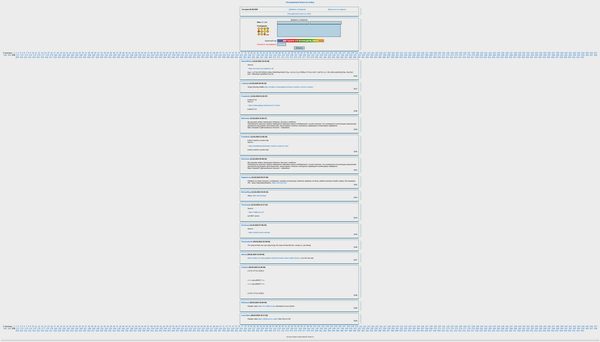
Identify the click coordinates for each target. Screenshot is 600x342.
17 (55, 53)
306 (587, 55)
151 (528, 53)
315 (42, 57)
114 (372, 53)
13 (42, 53)
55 (173, 53)
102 (323, 53)
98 (308, 53)
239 (304, 55)
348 (181, 57)
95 (298, 53)
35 (111, 53)
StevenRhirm (246, 61)
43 (136, 53)
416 (468, 57)
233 (279, 55)
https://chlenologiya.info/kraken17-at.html (264, 105)
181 (60, 55)
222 (232, 55)
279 (473, 55)
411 (447, 57)
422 (493, 57)
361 (236, 57)
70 (220, 53)
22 (70, 53)
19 (61, 53)
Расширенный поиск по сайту (300, 2)
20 (64, 53)
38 (120, 53)
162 (574, 53)
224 (241, 55)
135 (460, 53)
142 (490, 53)
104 (331, 53)
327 (93, 57)
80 (251, 53)
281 (481, 55)
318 (55, 57)
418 (476, 57)
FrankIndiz (245, 96)
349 (186, 57)
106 (340, 53)
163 (578, 53)
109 (352, 53)
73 (230, 53)
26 (83, 53)
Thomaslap (245, 205)
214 (199, 55)
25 (80, 53)
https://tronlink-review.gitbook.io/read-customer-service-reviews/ (288, 87)
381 (320, 57)
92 (289, 53)
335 (126, 57)
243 (321, 55)
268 (426, 55)
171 (17, 55)
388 (350, 57)
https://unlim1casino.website (259, 232)
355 (211, 57)
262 (401, 55)
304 (578, 55)
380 (316, 57)
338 (139, 57)
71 (223, 53)
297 (549, 55)
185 (76, 55)
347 (177, 57)
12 (39, 53)
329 (101, 57)
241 (313, 55)
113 (368, 53)
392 (367, 57)
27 (86, 53)
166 (591, 53)
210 (182, 55)
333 (118, 57)
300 (561, 55)
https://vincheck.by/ (279, 183)
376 (299, 57)
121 (401, 53)
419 (481, 57)
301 (566, 55)
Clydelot (244, 267)
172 (22, 55)
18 (58, 53)
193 (110, 55)
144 (498, 53)
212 (190, 55)
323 (76, 57)
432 (536, 57)
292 (528, 55)
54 (170, 53)
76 (239, 53)
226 (249, 55)
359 (228, 57)
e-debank (245, 83)
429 (523, 57)
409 (439, 57)
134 (456, 53)
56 (176, 53)
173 (26, 55)
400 (401, 57)
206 (165, 55)
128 (431, 53)
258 (384, 55)
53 (167, 53)
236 (291, 55)
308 (595, 55)
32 (101, 53)
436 (552, 57)
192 (106, 55)
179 (51, 55)
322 (72, 57)
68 (214, 53)
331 (110, 57)
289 (515, 55)
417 (472, 57)
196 (123, 55)
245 (329, 55)
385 (337, 57)
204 (157, 55)
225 (245, 55)
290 (519, 55)
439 (565, 57)
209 (178, 55)
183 (68, 55)
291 (523, 55)
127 (426, 53)
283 (490, 55)
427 (514, 57)
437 (557, 57)
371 (278, 57)
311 (25, 57)
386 (342, 57)
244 (325, 55)
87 (273, 53)
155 (545, 53)
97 (305, 53)
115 (376, 53)
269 (431, 55)
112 (364, 53)
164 (583, 53)
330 (105, 57)
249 (346, 55)
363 (245, 57)
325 (84, 57)
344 (164, 57)
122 (405, 53)
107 (344, 53)
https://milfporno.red (256, 212)
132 (448, 53)
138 (473, 53)
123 (410, 53)
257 (380, 55)
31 (98, 53)
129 (435, 53)
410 (443, 57)
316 (46, 57)
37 (117, 53)
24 (76, 53)
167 (595, 53)
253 (363, 55)
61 (192, 53)
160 (566, 53)
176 (38, 55)
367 (261, 57)
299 (557, 55)
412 (451, 57)
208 (173, 55)
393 (371, 57)
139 (477, 53)
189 (93, 55)
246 (334, 55)
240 (308, 55)
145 (502, 53)
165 (587, 53)
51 (161, 53)
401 (405, 57)
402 (409, 57)
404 (418, 57)
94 (295, 53)
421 (489, 57)
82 (258, 53)
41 (130, 53)
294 (536, 55)
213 (194, 55)
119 (393, 53)
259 (388, 55)
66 (208, 53)
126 (422, 53)
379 (312, 57)
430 (527, 57)
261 (397, 55)
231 (270, 55)
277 (464, 55)
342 (156, 57)
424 (502, 57)
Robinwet (245, 302)
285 (498, 55)
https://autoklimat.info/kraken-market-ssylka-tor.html (268, 146)
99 (311, 53)
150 (523, 53)
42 (133, 53)
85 (267, 53)
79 (248, 53)
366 (257, 57)
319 (59, 57)
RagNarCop (246, 177)
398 (392, 57)
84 (264, 53)
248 (342, 55)
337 (135, 57)
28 (89, 53)
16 (51, 53)
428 (519, 57)
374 (291, 57)
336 (131, 57)
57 (180, 53)
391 (363, 57)
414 (460, 57)
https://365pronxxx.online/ (268, 319)
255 (372, 55)
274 (452, 55)
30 (95, 53)
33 (105, 53)
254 (367, 55)
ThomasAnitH (247, 242)
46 (145, 53)
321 (67, 57)
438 (561, 57)
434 (544, 57)
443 (582, 57)
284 (494, 55)
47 (148, 53)
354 (207, 57)
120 (397, 53)
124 (414, 53)
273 (448, 55)
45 (142, 53)
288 (511, 55)
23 (73, 53)
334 (122, 57)
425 (506, 57)
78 (245, 53)
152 (532, 53)
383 (329, 57)
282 (486, 55)
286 (502, 55)
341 (152, 57)
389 (354, 57)
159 (561, 53)
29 (92, 53)
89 (280, 53)
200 (140, 55)
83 (261, 53)
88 (276, 53)
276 (460, 55)
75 (236, 53)
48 (151, 53)
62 (195, 53)
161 (570, 53)
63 (198, 53)
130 (439, 53)
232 (275, 55)
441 (573, 57)
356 (215, 57)
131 (443, 53)
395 (380, 57)
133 (452, 53)
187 (85, 55)
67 (211, 53)
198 (131, 55)
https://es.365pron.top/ (266, 306)
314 (38, 57)
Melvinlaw (245, 118)
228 (258, 55)
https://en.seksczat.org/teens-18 (261, 68)
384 (333, 57)
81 (255, 53)
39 (123, 53)
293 (532, 55)
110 (356, 53)
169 (9, 55)
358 (223, 57)
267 (422, 55)
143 (494, 53)
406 (426, 57)
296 (545, 55)
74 (233, 53)
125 (418, 53)
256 (376, 55)
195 (119, 55)
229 (262, 55)
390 (358, 57)
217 (211, 55)
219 (220, 55)
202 (148, 55)
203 (152, 55)
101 (318, 53)
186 (81, 55)
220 (224, 55)
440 (569, 57)
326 (88, 57)
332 (114, 57)
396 (384, 57)
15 (48, 53)
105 (335, 53)
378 (308, 57)
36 (114, 53)
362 (240, 57)
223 (237, 55)
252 (359, 55)
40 (126, 53)
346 (173, 57)
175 (34, 55)
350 (190, 57)
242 (317, 55)
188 (89, 55)
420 (485, 57)
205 (161, 55)
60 (189, 53)
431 (531, 57)
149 (519, 53)
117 (385, 53)
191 (102, 55)
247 (338, 55)
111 (360, 53)
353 (202, 57)
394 (375, 57)
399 (396, 57)
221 (228, 55)
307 (591, 55)
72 (226, 53)
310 (21, 57)
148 (515, 53)
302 (570, 55)
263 (405, 55)
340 (148, 57)
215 (203, 55)
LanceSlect (245, 315)
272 (443, 55)
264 (410, 55)
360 (232, 57)
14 (45, 53)
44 (139, 53)
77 (242, 53)
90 (283, 53)
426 (510, 57)
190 (98, 55)
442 (578, 57)
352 (198, 57)
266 (418, 55)
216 (207, 55)
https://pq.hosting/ (259, 196)
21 (67, 53)
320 (63, 57)
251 (355, 55)
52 (164, 53)
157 (553, 53)
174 (30, 55)
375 (295, 57)
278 (469, 55)
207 (169, 55)
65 (205, 53)
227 (253, 55)
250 (350, 55)
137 (469, 53)
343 (160, 57)
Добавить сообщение (297, 9)
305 (583, 55)
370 (274, 57)
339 (143, 57)
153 (536, 53)
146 (507, 53)
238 (300, 55)
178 (47, 55)
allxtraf (244, 254)
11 (36, 53)
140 (481, 53)
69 (217, 53)
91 (286, 53)
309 (17, 57)
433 (540, 57)
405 (422, 57)
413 (455, 57)
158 (557, 53)
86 (270, 53)
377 (304, 57)
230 (266, 55)
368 (266, 57)
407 (430, 57)
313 (34, 57)
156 (549, 53)
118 (389, 53)
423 (498, 57)
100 (314, 53)
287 (507, 55)
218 (216, 55)
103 (327, 53)
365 (253, 57)
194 (114, 55)
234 (283, 55)
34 (108, 53)
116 (380, 53)
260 (393, 55)
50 (158, 53)
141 (486, 53)
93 (292, 53)
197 (127, 55)
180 (55, 55)
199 (136, 55)
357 (219, 57)
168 (5, 55)
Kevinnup (245, 225)
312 (29, 57)
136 (464, 53)
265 (414, 55)
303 (574, 55)
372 (283, 57)
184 (72, 55)
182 (64, 55)
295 (540, 55)
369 (270, 57)
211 (186, 55)
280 (477, 55)
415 (464, 57)
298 (553, 55)
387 (346, 57)
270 (435, 55)
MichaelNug (246, 192)
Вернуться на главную (337, 9)
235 (287, 55)
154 (540, 53)
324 (80, 57)
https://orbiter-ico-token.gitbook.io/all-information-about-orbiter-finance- (274, 258)
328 (97, 57)
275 (456, 55)
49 (155, 53)
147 (511, 53)
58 (183, 53)
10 (33, 53)
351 (194, 57)
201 (144, 55)
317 (50, 57)
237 (296, 55)
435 (548, 57)
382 (325, 57)
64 (201, 53)
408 (434, 57)
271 (439, 55)
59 (186, 53)
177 (43, 55)
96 (301, 53)
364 (249, 57)
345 (169, 57)
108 (348, 53)
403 (413, 57)
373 (287, 57)
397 (388, 57)
